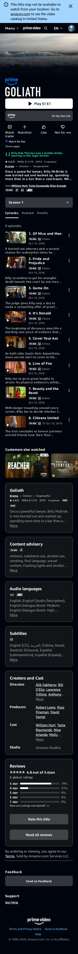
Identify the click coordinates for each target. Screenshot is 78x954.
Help (38, 934)
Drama (9, 166)
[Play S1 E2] (15, 262)
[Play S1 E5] (15, 342)
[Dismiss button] (71, 6)
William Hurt (19, 185)
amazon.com (20, 14)
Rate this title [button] (39, 819)
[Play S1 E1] (15, 237)
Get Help (11, 902)
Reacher (27, 466)
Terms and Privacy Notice (25, 929)
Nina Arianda (58, 185)
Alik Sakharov (46, 685)
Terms (10, 856)
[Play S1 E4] (15, 317)
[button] (39, 103)
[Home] (32, 28)
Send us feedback (56, 929)
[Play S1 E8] (15, 422)
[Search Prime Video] (45, 28)
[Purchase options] (69, 235)
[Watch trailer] (9, 127)
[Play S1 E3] (15, 292)
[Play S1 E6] (15, 367)
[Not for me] (63, 127)
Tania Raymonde (39, 185)
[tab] (11, 213)
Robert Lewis (45, 707)
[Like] (43, 127)
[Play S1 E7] (15, 392)
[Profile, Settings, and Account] (71, 28)
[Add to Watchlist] (24, 127)
